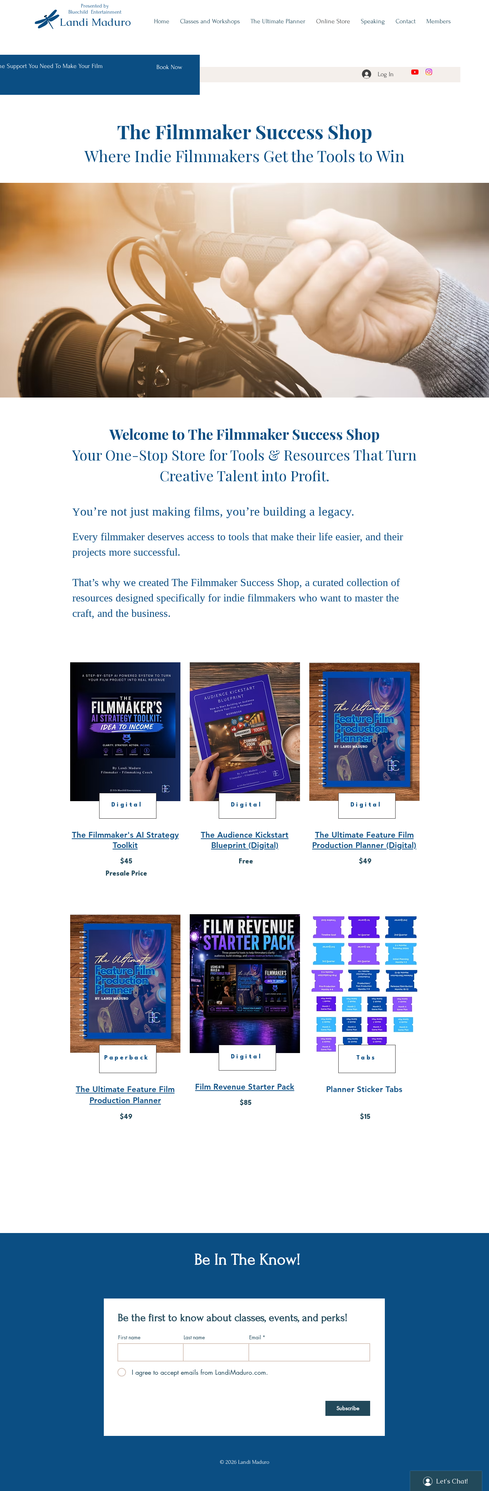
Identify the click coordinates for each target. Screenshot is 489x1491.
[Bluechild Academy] (415, 72)
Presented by (95, 6)
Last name (194, 1337)
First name (129, 1337)
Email (255, 1337)
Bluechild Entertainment (94, 12)
